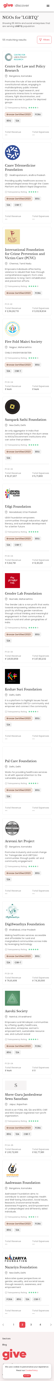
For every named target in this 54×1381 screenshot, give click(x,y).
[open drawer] (48, 5)
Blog (4, 1344)
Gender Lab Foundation (23, 593)
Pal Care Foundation (21, 761)
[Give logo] (27, 1354)
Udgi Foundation (18, 506)
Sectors (6, 1338)
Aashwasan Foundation (22, 1183)
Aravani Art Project (19, 841)
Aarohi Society (16, 1011)
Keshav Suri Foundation (23, 689)
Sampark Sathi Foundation (25, 419)
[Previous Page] (4, 1325)
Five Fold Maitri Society (23, 342)
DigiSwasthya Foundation (25, 924)
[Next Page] (49, 1325)
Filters (46, 39)
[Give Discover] (15, 6)
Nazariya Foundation (21, 1267)
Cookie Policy (31, 1370)
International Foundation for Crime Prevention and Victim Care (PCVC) (25, 254)
